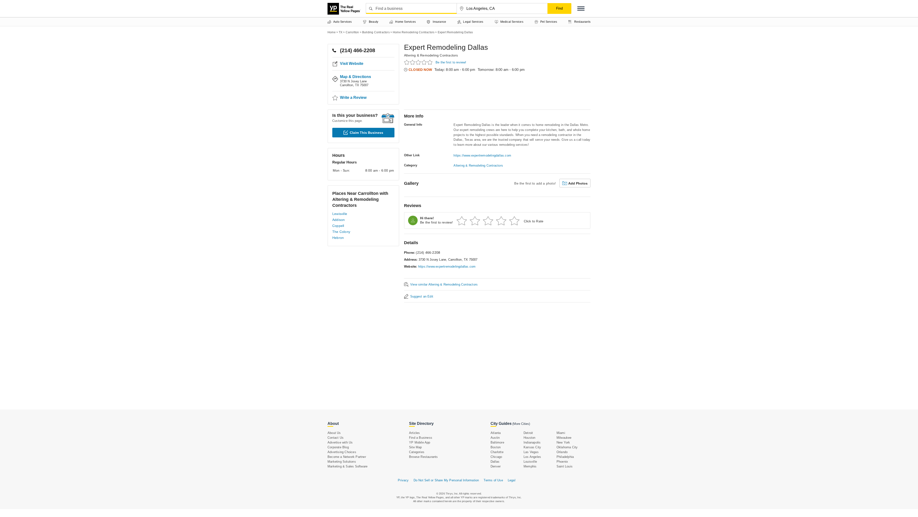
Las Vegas (531, 452)
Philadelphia (565, 457)
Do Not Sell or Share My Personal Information (446, 480)
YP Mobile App (419, 442)
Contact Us (336, 437)
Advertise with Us (340, 442)
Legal (511, 480)
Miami (561, 433)
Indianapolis (532, 442)
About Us (334, 433)
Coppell (338, 226)
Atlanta (496, 433)
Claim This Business (366, 133)
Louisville (530, 461)
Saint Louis (565, 466)
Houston (529, 437)
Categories (416, 452)
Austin (495, 437)
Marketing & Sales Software (347, 466)
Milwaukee (564, 437)
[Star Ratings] (419, 62)
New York (563, 442)
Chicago (496, 457)
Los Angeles (532, 457)
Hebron (338, 238)
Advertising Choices (342, 452)
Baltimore (497, 442)
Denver (496, 466)
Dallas (495, 461)
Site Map (415, 447)
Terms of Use (493, 480)
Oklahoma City (567, 447)
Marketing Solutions (342, 461)
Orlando (562, 452)
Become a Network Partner (347, 457)
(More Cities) (521, 424)
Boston (496, 447)
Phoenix (562, 461)
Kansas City (532, 447)
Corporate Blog (338, 447)
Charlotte (497, 452)
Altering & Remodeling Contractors (431, 55)
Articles (414, 433)
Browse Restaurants (423, 457)
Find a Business (420, 437)
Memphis (530, 466)
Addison (338, 220)
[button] (581, 8)
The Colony (341, 232)
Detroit (528, 433)
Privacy (403, 480)
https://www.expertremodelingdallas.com (482, 155)
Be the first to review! (451, 62)
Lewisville (339, 214)
